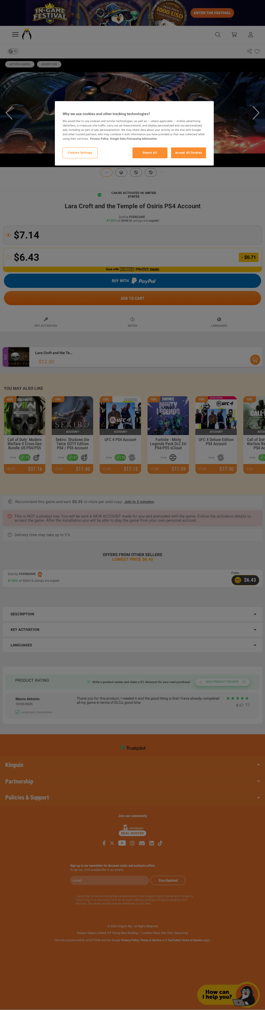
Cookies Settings (80, 152)
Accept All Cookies (188, 152)
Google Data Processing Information (133, 138)
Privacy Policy (99, 138)
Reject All (150, 152)
